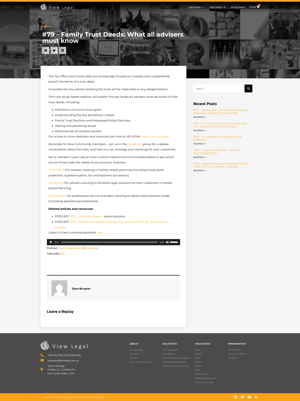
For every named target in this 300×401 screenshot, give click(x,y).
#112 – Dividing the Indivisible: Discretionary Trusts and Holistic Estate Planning (220, 112)
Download (91, 248)
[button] (45, 50)
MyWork (100, 397)
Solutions (195, 7)
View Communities (154, 136)
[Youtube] (249, 397)
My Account (238, 7)
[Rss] (256, 397)
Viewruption (57, 196)
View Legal (68, 397)
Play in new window (70, 248)
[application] (113, 242)
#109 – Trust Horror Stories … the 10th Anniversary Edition (216, 152)
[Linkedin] (235, 397)
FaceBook (135, 144)
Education (216, 7)
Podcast (46, 26)
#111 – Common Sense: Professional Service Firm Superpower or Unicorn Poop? (219, 125)
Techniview (56, 170)
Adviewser (55, 183)
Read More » (199, 116)
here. (100, 232)
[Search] (248, 88)
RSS (63, 253)
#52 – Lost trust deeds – (86, 216)
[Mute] (167, 242)
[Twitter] (242, 397)
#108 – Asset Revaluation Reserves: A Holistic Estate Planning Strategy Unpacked (221, 165)
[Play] (50, 242)
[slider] (174, 242)
